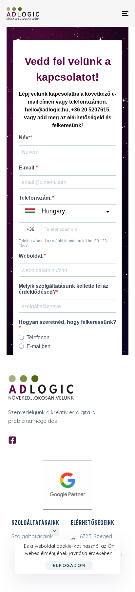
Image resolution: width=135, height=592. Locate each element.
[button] (54, 531)
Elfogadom (69, 565)
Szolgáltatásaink (32, 536)
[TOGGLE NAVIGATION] (108, 13)
